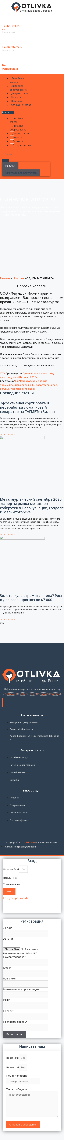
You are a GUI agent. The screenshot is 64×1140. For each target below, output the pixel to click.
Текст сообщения (17, 1089)
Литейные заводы (17, 80)
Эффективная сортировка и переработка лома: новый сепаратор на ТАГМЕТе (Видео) (27, 407)
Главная (5, 278)
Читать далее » (7, 434)
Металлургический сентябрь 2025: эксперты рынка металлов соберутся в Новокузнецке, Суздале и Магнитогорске (32, 505)
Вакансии (17, 101)
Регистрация (10, 68)
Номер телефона (16, 1075)
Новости (16, 97)
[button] (8, 112)
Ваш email (12, 1067)
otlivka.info (29, 842)
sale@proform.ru (12, 47)
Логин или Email (11, 869)
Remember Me (12, 884)
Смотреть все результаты (21, 172)
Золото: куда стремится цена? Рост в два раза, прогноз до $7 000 (31, 597)
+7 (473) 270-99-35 (11, 27)
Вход (5, 65)
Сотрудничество (21, 104)
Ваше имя (12, 1057)
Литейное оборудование (18, 87)
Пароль (7, 877)
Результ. (10, 165)
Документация (20, 93)
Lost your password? (15, 898)
